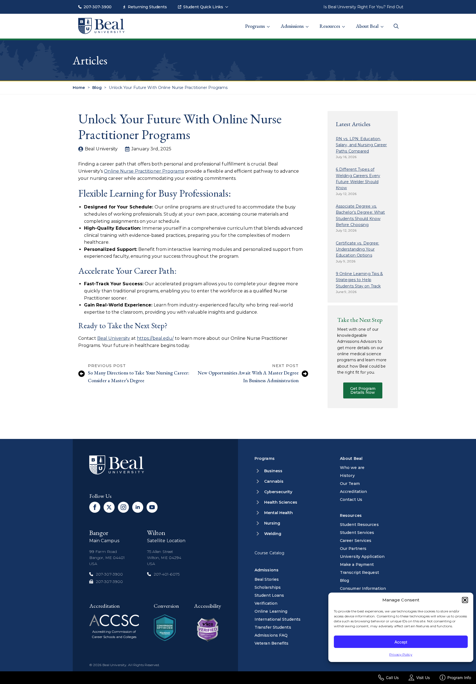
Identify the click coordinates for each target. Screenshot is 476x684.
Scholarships (268, 587)
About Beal (367, 26)
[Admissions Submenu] (309, 23)
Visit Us (423, 677)
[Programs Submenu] (270, 23)
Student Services (357, 532)
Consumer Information (363, 588)
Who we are (352, 467)
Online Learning (271, 611)
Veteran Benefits (272, 643)
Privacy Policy (400, 654)
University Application (362, 556)
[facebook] (94, 507)
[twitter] (109, 507)
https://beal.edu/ (155, 338)
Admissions (292, 26)
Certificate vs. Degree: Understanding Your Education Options (357, 249)
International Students (278, 619)
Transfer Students (273, 627)
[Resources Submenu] (345, 23)
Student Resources (359, 524)
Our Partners (353, 548)
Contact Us (351, 499)
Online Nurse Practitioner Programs (144, 171)
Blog (97, 87)
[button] (465, 600)
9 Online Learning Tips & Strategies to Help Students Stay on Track (359, 280)
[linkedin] (137, 507)
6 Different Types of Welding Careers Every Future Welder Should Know (358, 178)
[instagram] (123, 507)
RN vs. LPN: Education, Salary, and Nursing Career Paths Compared (361, 145)
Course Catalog (269, 552)
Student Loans (269, 595)
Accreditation (353, 491)
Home (79, 87)
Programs (255, 26)
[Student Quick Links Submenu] (228, 4)
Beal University (113, 338)
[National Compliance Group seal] (165, 627)
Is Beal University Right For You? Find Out (363, 6)
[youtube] (152, 507)
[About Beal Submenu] (383, 23)
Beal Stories (267, 579)
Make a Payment (357, 564)
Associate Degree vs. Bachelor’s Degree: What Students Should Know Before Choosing (360, 215)
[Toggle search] (396, 26)
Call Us (392, 677)
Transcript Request (359, 572)
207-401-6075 (167, 574)
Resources (330, 26)
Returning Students (147, 6)
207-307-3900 (97, 6)
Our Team (350, 483)
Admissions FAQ (271, 635)
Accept (400, 642)
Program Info (459, 677)
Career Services (356, 540)
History (347, 475)
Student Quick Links (203, 6)
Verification (266, 603)
